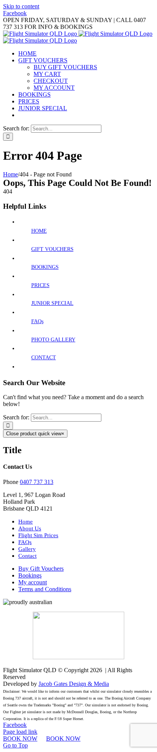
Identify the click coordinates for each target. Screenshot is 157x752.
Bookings (30, 575)
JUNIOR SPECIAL (52, 303)
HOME (39, 231)
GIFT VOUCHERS (52, 249)
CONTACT (43, 357)
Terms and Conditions (44, 589)
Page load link (20, 731)
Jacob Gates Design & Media (73, 684)
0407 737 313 (36, 482)
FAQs (37, 321)
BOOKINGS (45, 267)
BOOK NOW (20, 738)
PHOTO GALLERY (53, 340)
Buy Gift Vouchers (41, 568)
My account (32, 582)
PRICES (40, 285)
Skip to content (21, 6)
